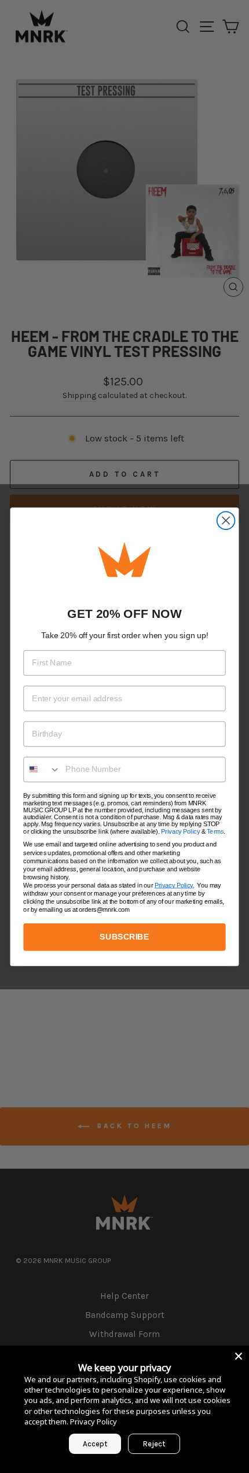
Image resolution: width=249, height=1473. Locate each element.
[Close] (238, 1356)
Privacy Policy (180, 830)
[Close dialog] (226, 520)
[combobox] (42, 769)
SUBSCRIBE (124, 936)
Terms (215, 830)
